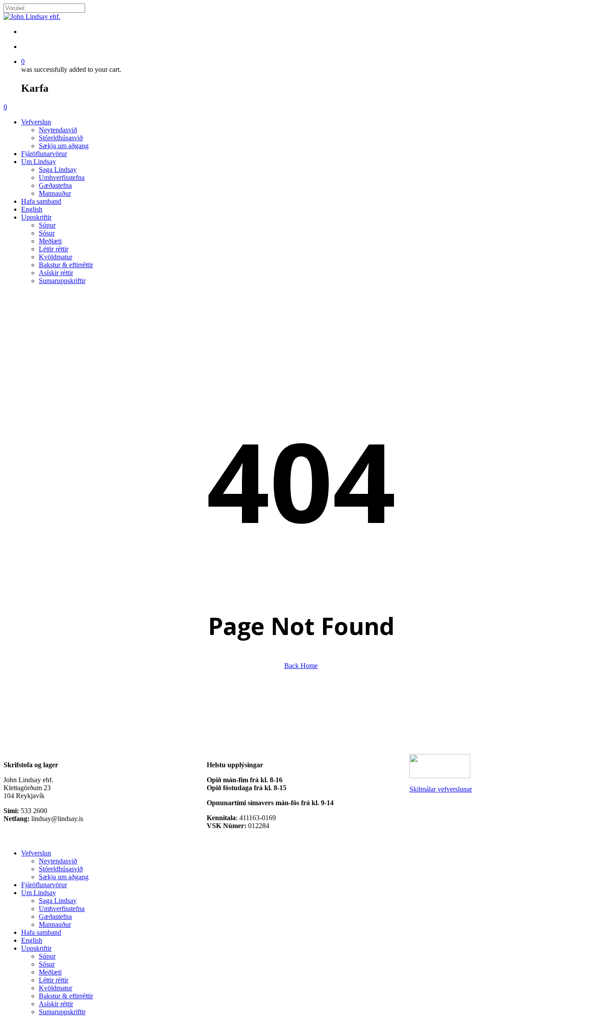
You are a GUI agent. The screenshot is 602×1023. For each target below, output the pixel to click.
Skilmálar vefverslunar (440, 789)
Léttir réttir (53, 980)
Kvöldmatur (55, 988)
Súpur (47, 956)
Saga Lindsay (58, 900)
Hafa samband (41, 932)
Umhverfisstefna (62, 908)
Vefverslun (36, 853)
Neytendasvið (58, 861)
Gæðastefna (55, 916)
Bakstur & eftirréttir (66, 996)
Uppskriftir (36, 948)
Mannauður (55, 924)
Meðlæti (50, 972)
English (31, 940)
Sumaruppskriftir (62, 1012)
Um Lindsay (38, 892)
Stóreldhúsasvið (61, 869)
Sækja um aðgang (64, 877)
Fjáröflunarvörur (44, 885)
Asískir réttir (56, 1004)
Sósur (47, 964)
